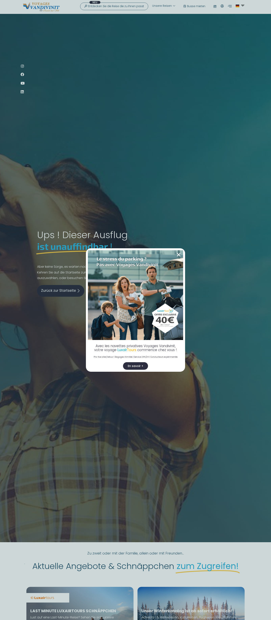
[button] (178, 254)
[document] (135, 310)
